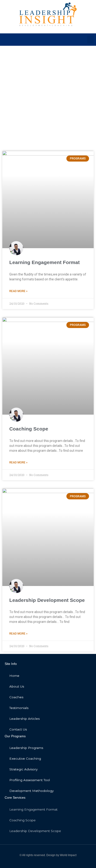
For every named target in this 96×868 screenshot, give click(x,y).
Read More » (18, 291)
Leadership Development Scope (47, 600)
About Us (16, 686)
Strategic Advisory (23, 769)
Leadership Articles (24, 718)
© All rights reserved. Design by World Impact (48, 855)
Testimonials (18, 708)
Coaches (16, 697)
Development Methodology (31, 791)
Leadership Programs (26, 748)
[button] (90, 39)
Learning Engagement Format (44, 262)
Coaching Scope (28, 428)
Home (14, 675)
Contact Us (18, 729)
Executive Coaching (25, 758)
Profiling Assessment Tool (29, 780)
